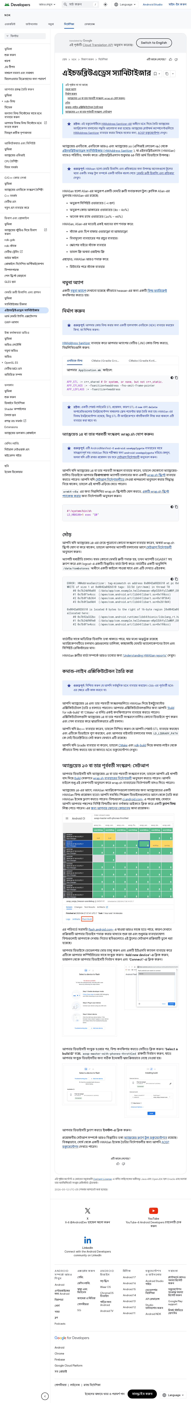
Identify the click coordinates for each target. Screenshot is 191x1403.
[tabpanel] (120, 382)
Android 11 (129, 1313)
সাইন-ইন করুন (178, 4)
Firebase (60, 1359)
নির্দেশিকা (69, 24)
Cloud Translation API (98, 45)
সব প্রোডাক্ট (61, 1371)
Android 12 (129, 1307)
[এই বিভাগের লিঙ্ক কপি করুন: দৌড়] (75, 535)
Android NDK (153, 1314)
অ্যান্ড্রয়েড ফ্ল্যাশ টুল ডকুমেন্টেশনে (145, 1138)
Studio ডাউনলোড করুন (154, 1306)
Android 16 (129, 1283)
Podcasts (60, 1323)
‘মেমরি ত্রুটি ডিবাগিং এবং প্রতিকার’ (155, 173)
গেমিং (80, 1277)
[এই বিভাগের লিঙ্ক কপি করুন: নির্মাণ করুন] (88, 311)
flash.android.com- (101, 930)
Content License (102, 1179)
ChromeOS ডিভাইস (107, 1294)
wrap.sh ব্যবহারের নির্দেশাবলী (112, 778)
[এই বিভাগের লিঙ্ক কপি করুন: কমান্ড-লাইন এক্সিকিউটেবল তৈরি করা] (137, 671)
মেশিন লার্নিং (83, 1283)
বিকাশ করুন (87, 59)
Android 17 (129, 1277)
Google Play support (175, 1302)
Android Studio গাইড (154, 1282)
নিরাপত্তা (59, 1299)
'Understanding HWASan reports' (145, 656)
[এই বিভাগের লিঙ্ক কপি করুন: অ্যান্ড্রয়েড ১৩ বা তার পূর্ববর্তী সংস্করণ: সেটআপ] (152, 766)
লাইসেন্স (75, 1385)
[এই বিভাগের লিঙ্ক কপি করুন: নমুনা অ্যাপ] (87, 283)
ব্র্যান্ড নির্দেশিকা (92, 1385)
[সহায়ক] (170, 59)
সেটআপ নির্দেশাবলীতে (110, 480)
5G (79, 1310)
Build (77, 778)
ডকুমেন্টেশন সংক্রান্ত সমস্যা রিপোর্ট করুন (175, 1292)
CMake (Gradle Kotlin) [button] (143, 360)
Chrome (59, 1353)
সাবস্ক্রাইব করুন (142, 1394)
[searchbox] (25, 36)
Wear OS (105, 1287)
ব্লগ (56, 1317)
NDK (7, 15)
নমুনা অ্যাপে (78, 291)
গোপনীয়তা (83, 1304)
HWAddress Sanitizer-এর (116, 124)
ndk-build (140, 745)
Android (59, 1284)
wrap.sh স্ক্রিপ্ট (156, 475)
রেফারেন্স (89, 24)
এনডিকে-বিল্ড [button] (74, 360)
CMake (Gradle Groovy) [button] (107, 360)
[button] (24, 101)
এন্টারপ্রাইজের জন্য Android (62, 1292)
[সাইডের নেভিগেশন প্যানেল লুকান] (45, 1396)
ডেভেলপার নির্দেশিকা (151, 1291)
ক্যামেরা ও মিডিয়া (86, 1298)
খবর (57, 1311)
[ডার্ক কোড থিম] (172, 377)
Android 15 (129, 1289)
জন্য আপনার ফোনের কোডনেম (110, 808)
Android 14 (129, 1295)
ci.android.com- (132, 799)
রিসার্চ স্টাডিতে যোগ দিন (175, 1311)
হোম (64, 59)
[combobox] (80, 4)
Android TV (106, 1311)
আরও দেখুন (45, 4)
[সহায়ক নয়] (176, 59)
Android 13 (129, 1301)
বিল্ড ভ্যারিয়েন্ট (157, 291)
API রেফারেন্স (152, 1299)
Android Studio (153, 4)
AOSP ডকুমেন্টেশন (148, 133)
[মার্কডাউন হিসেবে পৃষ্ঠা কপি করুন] (167, 74)
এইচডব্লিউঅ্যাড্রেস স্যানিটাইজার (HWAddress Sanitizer (97, 151)
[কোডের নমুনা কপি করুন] (176, 377)
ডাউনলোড (31, 24)
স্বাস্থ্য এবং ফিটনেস (82, 1291)
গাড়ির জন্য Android (105, 1303)
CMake (123, 745)
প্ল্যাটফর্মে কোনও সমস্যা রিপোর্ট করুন (177, 1280)
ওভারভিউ (9, 24)
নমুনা (51, 24)
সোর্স (57, 1305)
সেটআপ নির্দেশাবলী (128, 457)
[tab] (74, 360)
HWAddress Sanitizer (86, 133)
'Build (170, 708)
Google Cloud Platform (68, 1365)
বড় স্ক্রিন (104, 1281)
